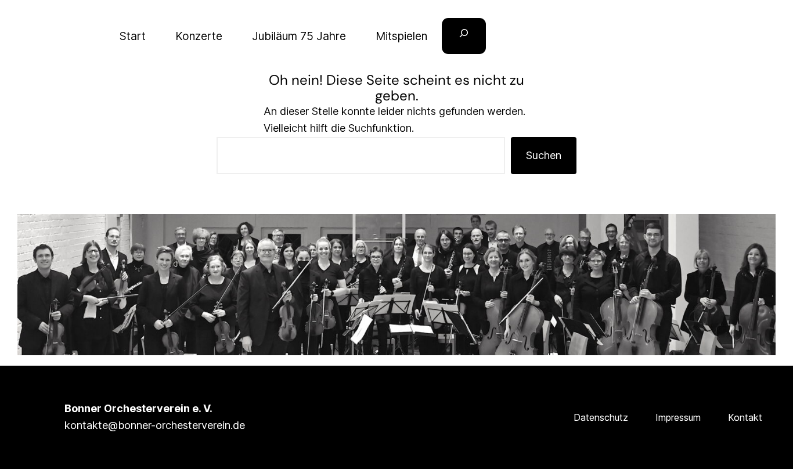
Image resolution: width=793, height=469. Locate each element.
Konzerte (198, 36)
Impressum (678, 417)
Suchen (543, 155)
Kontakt (745, 417)
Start (133, 36)
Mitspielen (401, 36)
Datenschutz (601, 417)
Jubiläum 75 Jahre (299, 36)
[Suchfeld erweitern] (464, 36)
